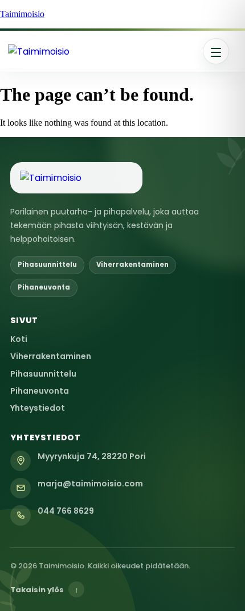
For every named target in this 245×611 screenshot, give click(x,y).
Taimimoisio (22, 14)
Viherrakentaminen (50, 356)
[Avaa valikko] (216, 51)
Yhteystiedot (37, 408)
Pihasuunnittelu (43, 373)
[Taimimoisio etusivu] (82, 51)
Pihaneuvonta (39, 391)
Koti (18, 339)
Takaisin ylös (44, 589)
